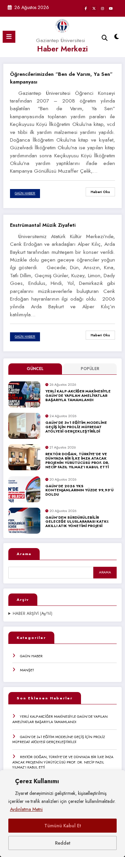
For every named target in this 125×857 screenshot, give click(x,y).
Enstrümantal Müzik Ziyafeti (43, 225)
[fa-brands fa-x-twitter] (94, 8)
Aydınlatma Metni (26, 809)
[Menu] (9, 37)
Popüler (90, 369)
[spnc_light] (117, 38)
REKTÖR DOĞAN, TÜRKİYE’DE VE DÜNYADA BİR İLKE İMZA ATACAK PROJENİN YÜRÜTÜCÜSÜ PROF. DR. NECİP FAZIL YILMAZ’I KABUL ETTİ (77, 461)
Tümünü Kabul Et (62, 825)
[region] (62, 813)
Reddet (62, 843)
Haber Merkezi (62, 48)
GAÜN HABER (31, 656)
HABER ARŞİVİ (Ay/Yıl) (32, 614)
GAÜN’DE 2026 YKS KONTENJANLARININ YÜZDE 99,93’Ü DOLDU (79, 490)
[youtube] (111, 8)
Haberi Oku (100, 191)
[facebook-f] (86, 8)
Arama (24, 553)
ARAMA (105, 572)
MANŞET (27, 670)
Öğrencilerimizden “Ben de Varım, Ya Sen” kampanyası (61, 77)
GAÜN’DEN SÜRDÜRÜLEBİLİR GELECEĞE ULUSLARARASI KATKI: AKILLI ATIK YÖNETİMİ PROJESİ (77, 522)
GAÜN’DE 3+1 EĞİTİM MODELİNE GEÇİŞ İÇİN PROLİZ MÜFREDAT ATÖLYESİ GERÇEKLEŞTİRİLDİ (76, 427)
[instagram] (102, 8)
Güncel (35, 369)
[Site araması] (104, 37)
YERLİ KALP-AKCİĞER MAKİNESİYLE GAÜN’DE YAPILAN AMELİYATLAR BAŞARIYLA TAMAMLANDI (78, 395)
